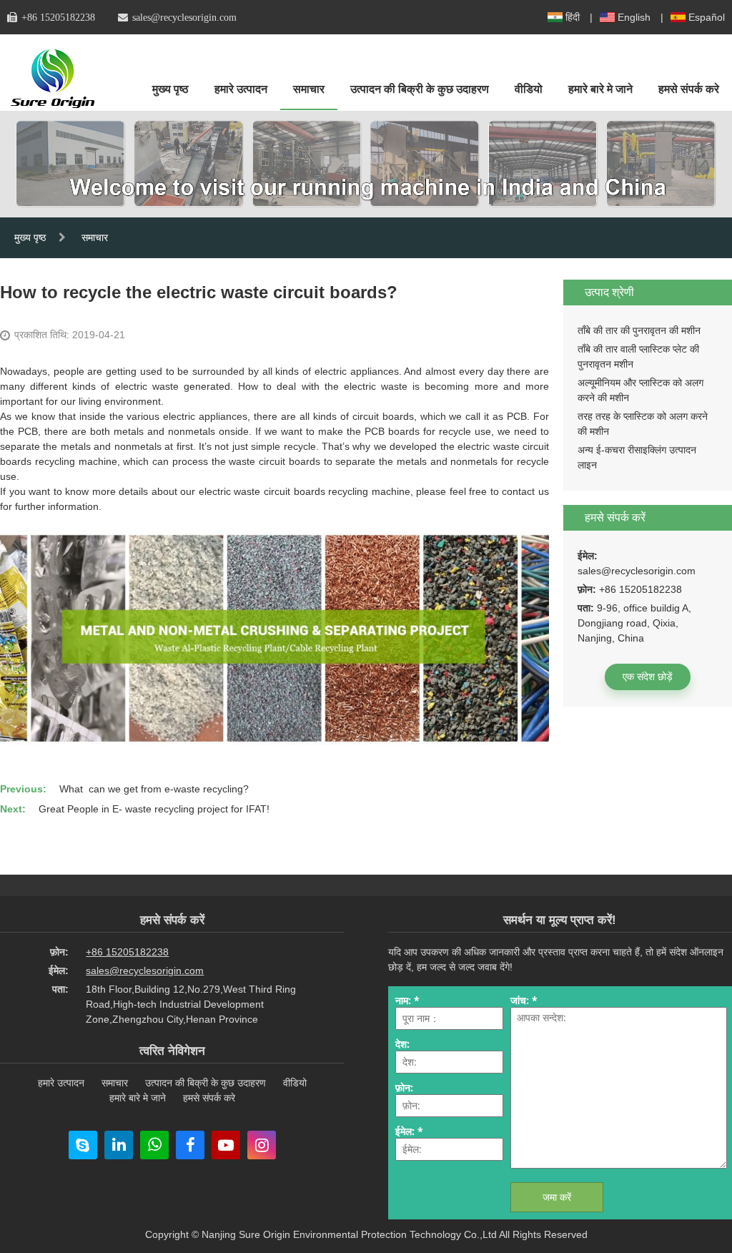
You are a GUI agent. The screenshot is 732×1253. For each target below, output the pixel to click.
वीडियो (529, 89)
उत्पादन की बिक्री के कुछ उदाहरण (419, 89)
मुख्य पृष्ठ (170, 89)
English (634, 17)
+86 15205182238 (58, 17)
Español (706, 17)
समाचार (309, 89)
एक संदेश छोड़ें (648, 676)
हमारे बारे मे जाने (600, 89)
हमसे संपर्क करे (688, 89)
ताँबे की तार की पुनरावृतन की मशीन (639, 330)
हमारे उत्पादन (240, 89)
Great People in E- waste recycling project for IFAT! (154, 809)
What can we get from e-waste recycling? (154, 789)
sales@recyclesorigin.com (184, 17)
